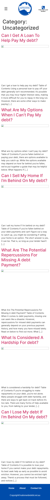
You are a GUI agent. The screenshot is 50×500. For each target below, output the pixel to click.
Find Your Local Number (43, 10)
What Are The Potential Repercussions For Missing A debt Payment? (23, 257)
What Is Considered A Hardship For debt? (22, 340)
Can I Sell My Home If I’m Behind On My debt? (24, 178)
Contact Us (36, 488)
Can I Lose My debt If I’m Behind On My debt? (24, 414)
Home (11, 488)
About (22, 488)
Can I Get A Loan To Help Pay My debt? (20, 38)
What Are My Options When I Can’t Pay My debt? (22, 114)
